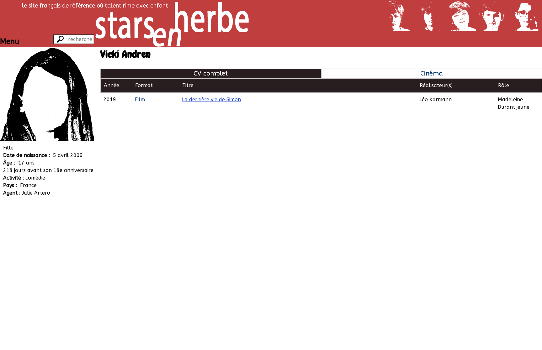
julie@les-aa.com (43, 238)
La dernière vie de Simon (211, 99)
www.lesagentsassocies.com (55, 230)
